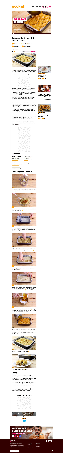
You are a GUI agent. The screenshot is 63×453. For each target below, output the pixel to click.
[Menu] (50, 7)
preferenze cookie (30, 447)
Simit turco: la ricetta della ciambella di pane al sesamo (44, 115)
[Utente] (48, 7)
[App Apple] (12, 451)
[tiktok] (13, 436)
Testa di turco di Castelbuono (42, 76)
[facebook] (20, 436)
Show (40, 6)
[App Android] (17, 451)
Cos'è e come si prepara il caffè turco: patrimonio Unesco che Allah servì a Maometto (44, 96)
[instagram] (15, 436)
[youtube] (18, 436)
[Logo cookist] (18, 6)
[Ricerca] (43, 7)
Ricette (36, 6)
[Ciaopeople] (51, 450)
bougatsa (17, 124)
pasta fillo (28, 70)
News (33, 6)
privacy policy (30, 443)
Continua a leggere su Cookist (24, 395)
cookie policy (29, 444)
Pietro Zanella (16, 49)
